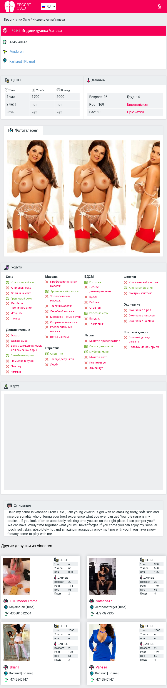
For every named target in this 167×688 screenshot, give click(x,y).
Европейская (137, 104)
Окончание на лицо (141, 321)
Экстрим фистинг (140, 293)
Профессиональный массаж (63, 284)
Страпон (95, 307)
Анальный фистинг (141, 287)
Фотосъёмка (19, 340)
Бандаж (94, 318)
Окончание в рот (140, 310)
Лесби (54, 364)
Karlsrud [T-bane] (21, 61)
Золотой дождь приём (144, 347)
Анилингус (96, 368)
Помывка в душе (22, 360)
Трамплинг (96, 324)
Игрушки (16, 313)
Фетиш (15, 318)
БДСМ (93, 296)
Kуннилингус (97, 362)
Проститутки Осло (17, 19)
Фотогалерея (26, 130)
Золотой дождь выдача (139, 339)
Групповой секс (21, 298)
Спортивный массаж (64, 322)
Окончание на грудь (142, 315)
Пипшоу (16, 366)
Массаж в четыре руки (65, 316)
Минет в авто (98, 357)
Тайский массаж (61, 306)
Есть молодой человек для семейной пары (26, 348)
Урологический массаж (60, 298)
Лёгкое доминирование (100, 289)
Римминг (16, 371)
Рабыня (94, 302)
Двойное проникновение (21, 305)
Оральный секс (21, 293)
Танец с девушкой (62, 359)
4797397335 (105, 613)
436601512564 (20, 613)
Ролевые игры (99, 313)
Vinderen (16, 51)
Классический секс (23, 282)
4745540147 (18, 42)
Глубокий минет (99, 351)
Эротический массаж (64, 291)
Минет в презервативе (104, 340)
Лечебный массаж (62, 311)
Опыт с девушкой (101, 346)
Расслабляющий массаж (61, 329)
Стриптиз (56, 353)
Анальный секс (21, 287)
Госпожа (95, 282)
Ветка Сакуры (59, 336)
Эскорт (16, 335)
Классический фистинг (144, 282)
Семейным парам (22, 355)
